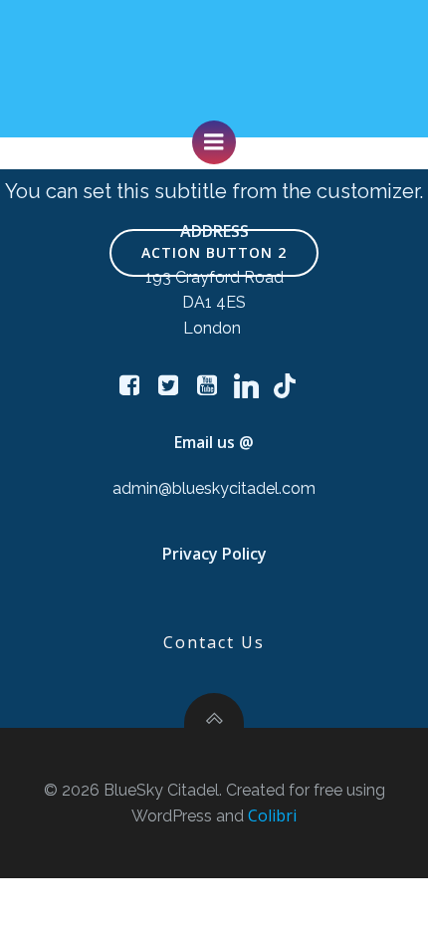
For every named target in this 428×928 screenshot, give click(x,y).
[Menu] (214, 142)
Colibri (272, 815)
